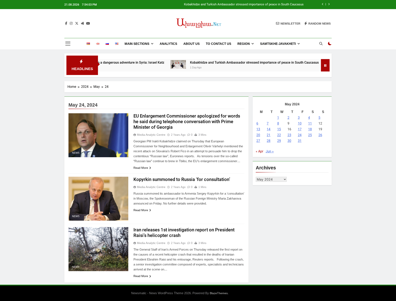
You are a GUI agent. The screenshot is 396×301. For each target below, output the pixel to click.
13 (258, 129)
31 (300, 141)
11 (310, 123)
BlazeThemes (219, 293)
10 (300, 123)
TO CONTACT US (218, 43)
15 (279, 129)
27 (258, 141)
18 (310, 129)
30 (289, 141)
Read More (140, 167)
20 (258, 135)
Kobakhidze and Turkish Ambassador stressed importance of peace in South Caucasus (244, 4)
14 (268, 129)
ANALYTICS (168, 43)
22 (279, 135)
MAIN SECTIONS (137, 43)
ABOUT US (191, 43)
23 (289, 135)
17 (300, 129)
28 (268, 141)
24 (300, 135)
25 (310, 135)
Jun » (270, 151)
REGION (243, 43)
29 (279, 141)
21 (268, 135)
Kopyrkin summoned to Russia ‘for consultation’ (181, 179)
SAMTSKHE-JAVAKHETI (278, 43)
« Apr (259, 151)
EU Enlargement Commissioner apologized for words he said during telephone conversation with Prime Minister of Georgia (186, 121)
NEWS (75, 152)
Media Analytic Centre (151, 134)
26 (320, 135)
